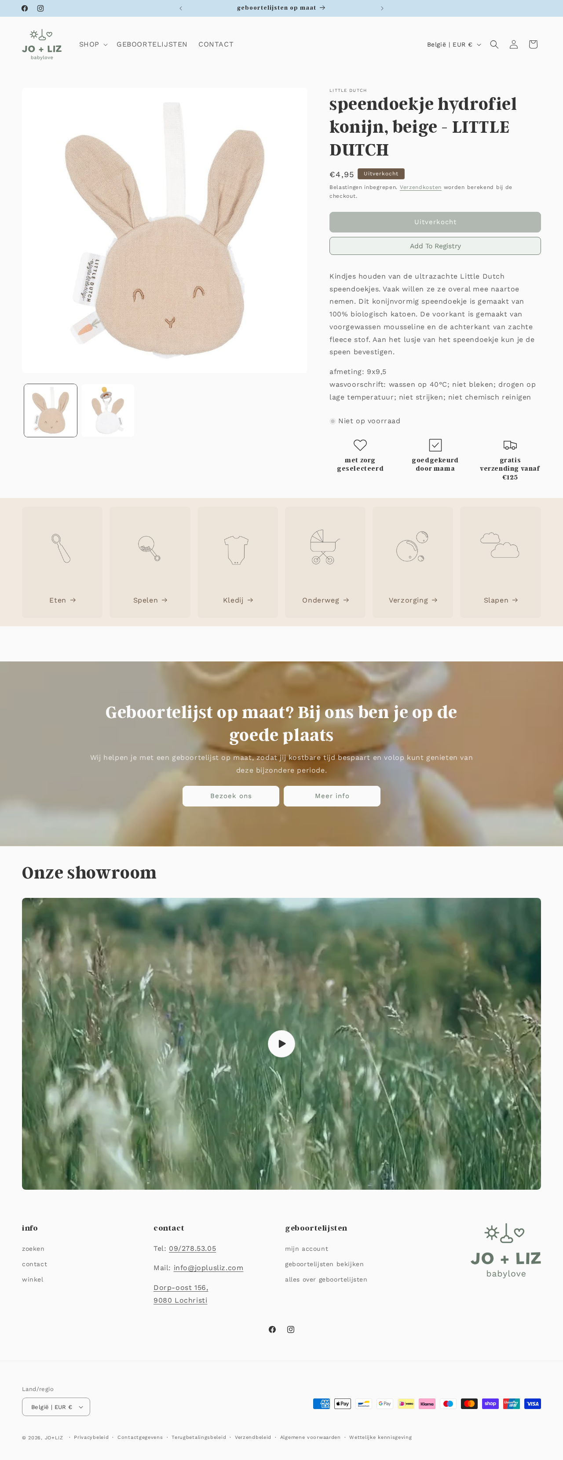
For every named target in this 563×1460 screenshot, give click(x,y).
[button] (92, 44)
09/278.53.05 (192, 1248)
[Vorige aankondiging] (180, 8)
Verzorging (408, 600)
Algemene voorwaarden (310, 1437)
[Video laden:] (281, 1044)
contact (34, 1264)
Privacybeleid (91, 1437)
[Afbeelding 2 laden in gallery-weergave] (107, 410)
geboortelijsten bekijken (324, 1264)
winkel (33, 1279)
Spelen (145, 600)
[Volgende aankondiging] (382, 8)
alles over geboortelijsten (326, 1279)
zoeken (33, 1248)
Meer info (332, 796)
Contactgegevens (140, 1437)
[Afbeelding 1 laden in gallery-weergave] (50, 410)
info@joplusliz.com (209, 1268)
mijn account (306, 1248)
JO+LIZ (54, 1438)
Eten (57, 600)
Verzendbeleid (253, 1437)
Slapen (496, 600)
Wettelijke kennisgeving (380, 1437)
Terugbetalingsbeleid (199, 1437)
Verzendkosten (421, 187)
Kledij (233, 600)
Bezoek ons (231, 796)
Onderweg (320, 600)
